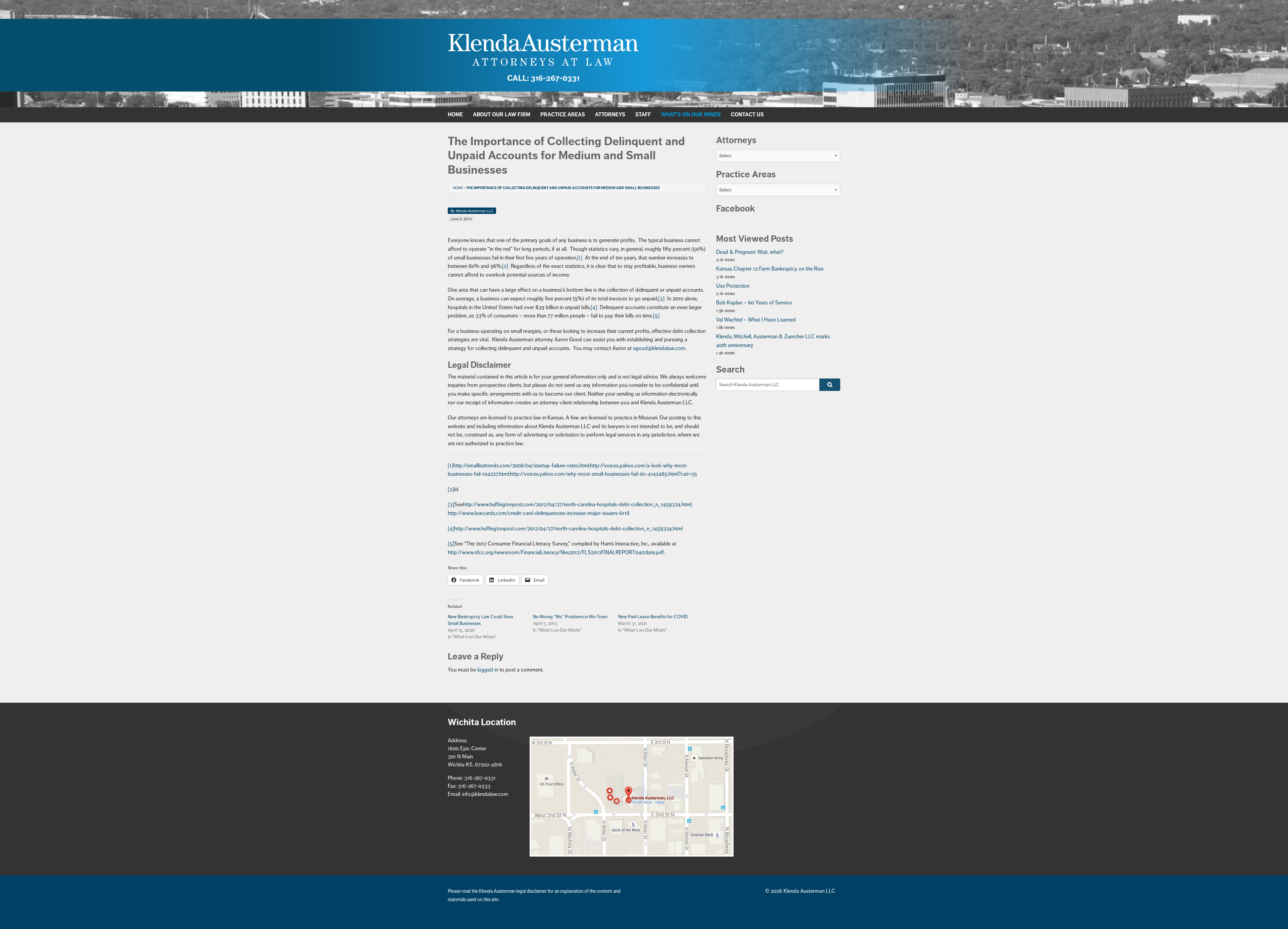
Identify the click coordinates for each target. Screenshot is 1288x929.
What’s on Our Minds (691, 114)
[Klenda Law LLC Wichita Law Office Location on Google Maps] (632, 797)
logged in (487, 669)
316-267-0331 (543, 78)
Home (455, 114)
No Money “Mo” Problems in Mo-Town (570, 617)
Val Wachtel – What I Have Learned (756, 319)
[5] (656, 315)
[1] (579, 257)
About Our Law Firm (501, 114)
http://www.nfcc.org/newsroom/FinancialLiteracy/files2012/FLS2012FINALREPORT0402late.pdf (556, 552)
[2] (505, 266)
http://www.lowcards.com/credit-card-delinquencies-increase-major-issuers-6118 (539, 513)
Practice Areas (562, 114)
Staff (643, 114)
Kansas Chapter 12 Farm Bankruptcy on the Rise (769, 269)
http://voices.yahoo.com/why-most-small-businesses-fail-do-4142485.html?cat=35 (603, 474)
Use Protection (732, 286)
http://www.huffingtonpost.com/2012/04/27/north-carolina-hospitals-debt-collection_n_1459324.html (577, 504)
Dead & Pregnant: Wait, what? (750, 252)
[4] (594, 307)
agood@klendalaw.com (659, 348)
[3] (661, 298)
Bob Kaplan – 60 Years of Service (754, 302)
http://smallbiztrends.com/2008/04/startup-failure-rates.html (521, 465)
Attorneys (610, 114)
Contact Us (747, 114)
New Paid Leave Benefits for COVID (653, 617)
